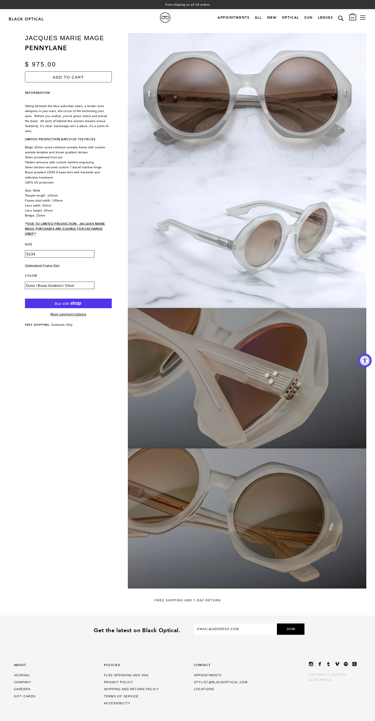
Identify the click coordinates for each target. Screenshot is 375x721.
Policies (112, 665)
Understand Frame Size (42, 265)
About (20, 665)
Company (22, 682)
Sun (308, 18)
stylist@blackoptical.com (221, 682)
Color (31, 276)
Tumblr (330, 664)
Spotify (348, 664)
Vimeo (339, 664)
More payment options (68, 314)
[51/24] (68, 257)
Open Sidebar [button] (362, 17)
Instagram (313, 664)
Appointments (233, 18)
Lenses (325, 18)
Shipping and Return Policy (131, 689)
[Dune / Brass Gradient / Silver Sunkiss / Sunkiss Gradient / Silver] (68, 288)
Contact (202, 665)
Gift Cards (24, 696)
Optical (290, 18)
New (272, 18)
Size (29, 244)
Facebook (322, 664)
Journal (22, 675)
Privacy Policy (118, 682)
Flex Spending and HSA (126, 675)
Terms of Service (121, 696)
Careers (22, 689)
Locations (204, 689)
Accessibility (117, 703)
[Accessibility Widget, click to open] (365, 360)
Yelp (356, 664)
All (258, 18)
